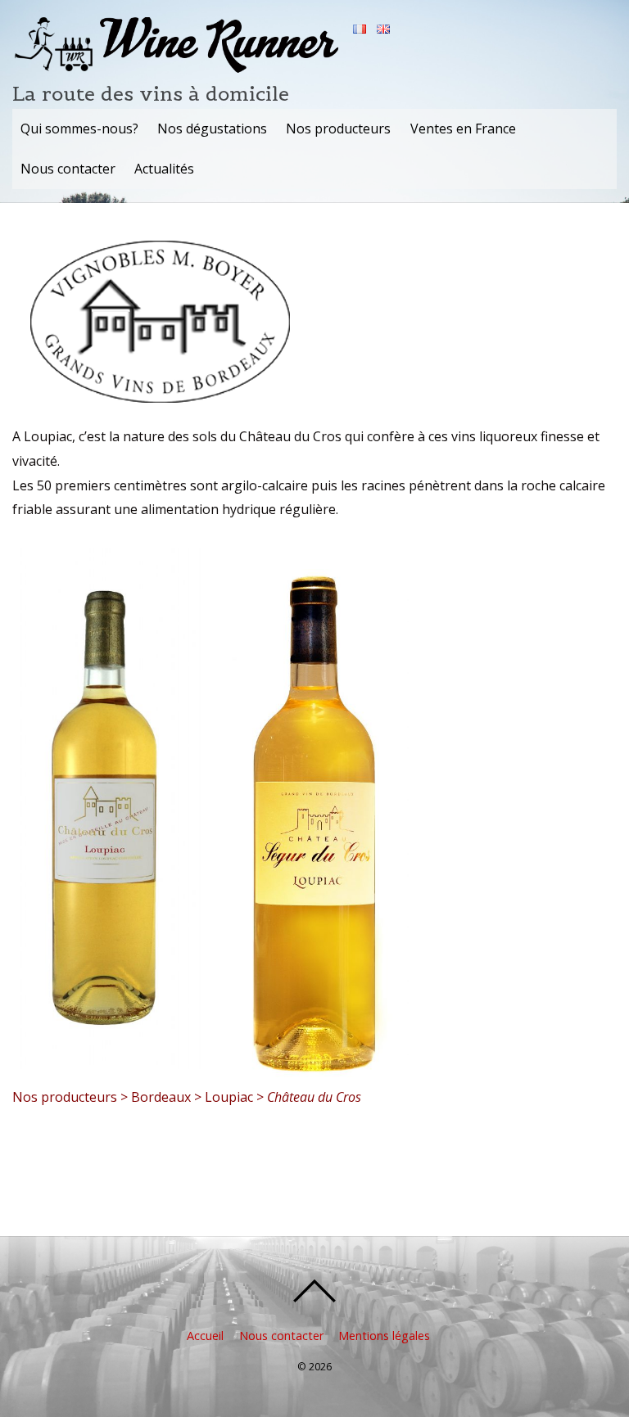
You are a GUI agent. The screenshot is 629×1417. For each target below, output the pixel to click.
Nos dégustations (212, 129)
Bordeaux (161, 1097)
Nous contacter (67, 169)
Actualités (164, 169)
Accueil (205, 1335)
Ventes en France (463, 129)
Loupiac (229, 1097)
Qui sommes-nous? (79, 129)
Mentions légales (384, 1335)
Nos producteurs (338, 129)
